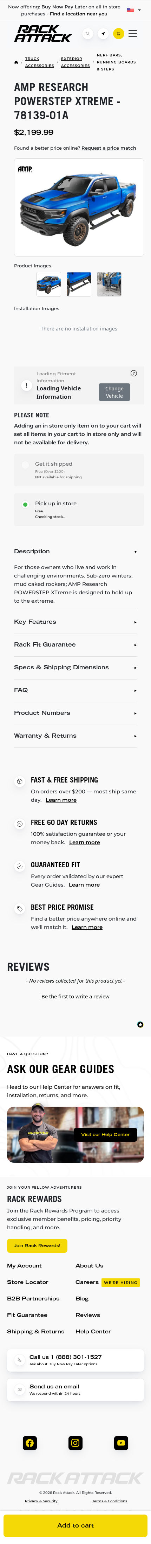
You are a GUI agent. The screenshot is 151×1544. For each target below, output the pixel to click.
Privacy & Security (41, 1501)
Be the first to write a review (75, 996)
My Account (24, 1266)
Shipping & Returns (35, 1332)
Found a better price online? (75, 148)
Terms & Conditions (109, 1501)
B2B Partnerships (33, 1299)
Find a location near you (78, 13)
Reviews (88, 1315)
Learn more (61, 800)
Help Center (93, 1332)
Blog (82, 1299)
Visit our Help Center (105, 1135)
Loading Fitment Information (56, 377)
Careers (106, 1282)
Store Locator (27, 1282)
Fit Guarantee (27, 1315)
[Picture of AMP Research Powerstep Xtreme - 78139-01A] (79, 207)
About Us (89, 1266)
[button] (75, 995)
